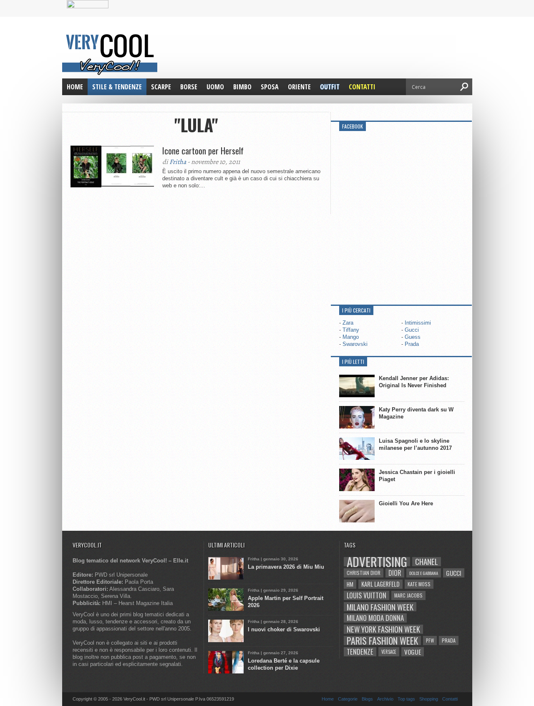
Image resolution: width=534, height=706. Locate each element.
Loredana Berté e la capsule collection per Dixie (284, 664)
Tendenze (360, 651)
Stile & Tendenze (117, 86)
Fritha (177, 161)
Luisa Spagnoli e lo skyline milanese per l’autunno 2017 (415, 444)
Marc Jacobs (408, 595)
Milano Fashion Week (380, 606)
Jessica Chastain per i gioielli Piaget (417, 475)
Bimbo (242, 86)
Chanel (426, 561)
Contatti (362, 86)
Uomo (215, 86)
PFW (430, 640)
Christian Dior (363, 573)
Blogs (367, 698)
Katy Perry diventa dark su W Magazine (416, 413)
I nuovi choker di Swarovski (284, 629)
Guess (413, 337)
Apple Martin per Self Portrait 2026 (285, 601)
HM (350, 584)
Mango (351, 337)
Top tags (406, 698)
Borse (188, 86)
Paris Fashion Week (382, 640)
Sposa (270, 86)
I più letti (353, 361)
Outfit (330, 86)
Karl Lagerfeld (380, 584)
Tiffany (351, 330)
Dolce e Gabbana (423, 573)
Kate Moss (419, 584)
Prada (412, 344)
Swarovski (355, 344)
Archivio (385, 698)
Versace (388, 651)
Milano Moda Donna (375, 618)
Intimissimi (418, 323)
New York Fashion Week (383, 629)
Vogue (412, 651)
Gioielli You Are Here (406, 503)
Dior (394, 572)
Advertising (377, 561)
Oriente (299, 86)
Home (75, 86)
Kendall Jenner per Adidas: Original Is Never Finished (414, 381)
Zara (348, 323)
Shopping (428, 698)
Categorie (348, 698)
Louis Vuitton (366, 595)
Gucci (412, 330)
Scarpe (161, 86)
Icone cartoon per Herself (203, 151)
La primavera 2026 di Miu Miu (286, 567)
